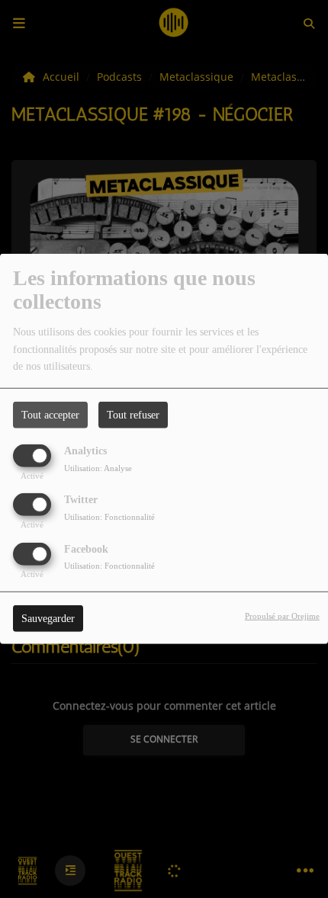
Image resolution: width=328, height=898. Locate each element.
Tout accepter (50, 415)
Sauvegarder (48, 618)
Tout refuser (133, 415)
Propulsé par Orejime (282, 615)
